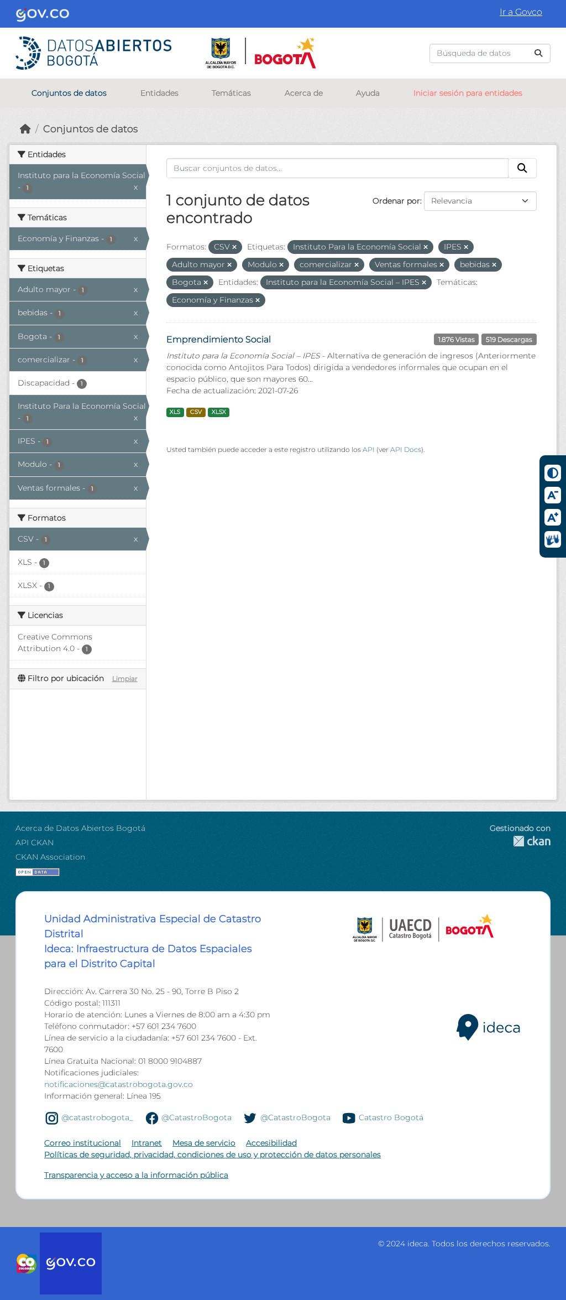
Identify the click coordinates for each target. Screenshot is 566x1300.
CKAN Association (50, 857)
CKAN (520, 841)
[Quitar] (234, 247)
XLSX (219, 411)
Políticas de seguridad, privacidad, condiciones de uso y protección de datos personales (212, 1154)
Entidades (159, 93)
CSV (196, 411)
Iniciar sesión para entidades (467, 93)
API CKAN (34, 842)
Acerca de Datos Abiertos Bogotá (80, 828)
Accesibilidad (271, 1143)
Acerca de (304, 93)
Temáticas (231, 93)
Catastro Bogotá (391, 1117)
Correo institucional (82, 1143)
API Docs (405, 449)
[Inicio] (25, 128)
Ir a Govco (521, 12)
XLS (175, 411)
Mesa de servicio (203, 1143)
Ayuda (368, 93)
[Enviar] (538, 53)
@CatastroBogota (196, 1117)
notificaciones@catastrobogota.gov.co (118, 1084)
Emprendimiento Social (218, 339)
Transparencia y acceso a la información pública (136, 1175)
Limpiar (125, 678)
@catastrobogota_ (97, 1117)
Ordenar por (396, 201)
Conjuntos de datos (69, 93)
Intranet (147, 1143)
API (369, 449)
